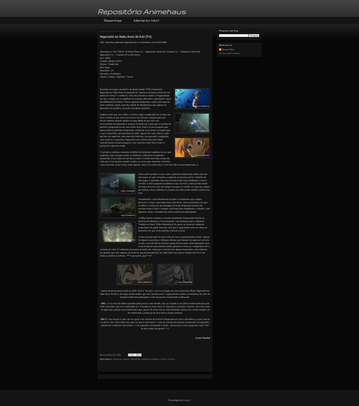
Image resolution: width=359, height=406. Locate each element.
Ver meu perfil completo (229, 53)
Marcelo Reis (228, 49)
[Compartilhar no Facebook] (137, 355)
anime (126, 359)
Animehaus (135, 359)
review (163, 359)
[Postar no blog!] (132, 355)
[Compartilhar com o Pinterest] (140, 355)
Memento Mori (146, 20)
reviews (171, 359)
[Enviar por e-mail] (129, 355)
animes (145, 359)
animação (117, 359)
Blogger (186, 400)
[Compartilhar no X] (134, 355)
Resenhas (112, 20)
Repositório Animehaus (142, 11)
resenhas (154, 359)
